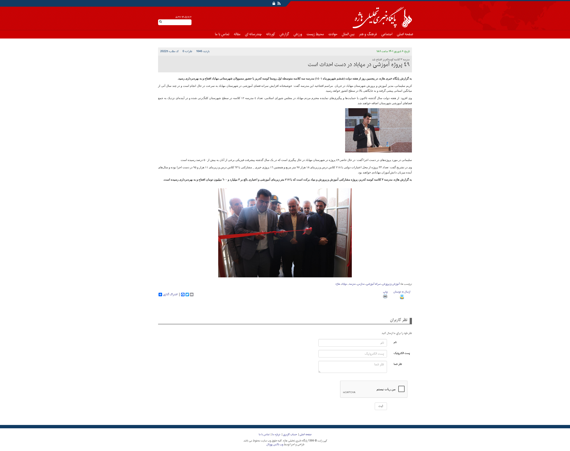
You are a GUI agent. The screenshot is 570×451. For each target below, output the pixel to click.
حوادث (332, 34)
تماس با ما (222, 34)
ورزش (297, 34)
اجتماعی (386, 34)
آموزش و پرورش (391, 284)
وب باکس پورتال (275, 444)
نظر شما (398, 364)
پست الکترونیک (402, 353)
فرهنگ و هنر (368, 34)
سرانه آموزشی (373, 284)
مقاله (237, 34)
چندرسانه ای (253, 34)
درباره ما (276, 434)
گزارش (284, 34)
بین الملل (348, 34)
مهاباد (344, 284)
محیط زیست (315, 34)
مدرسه (352, 284)
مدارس (361, 284)
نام (395, 342)
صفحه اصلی (405, 34)
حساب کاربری (290, 434)
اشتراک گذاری (170, 294)
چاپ (385, 292)
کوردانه (270, 34)
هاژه (338, 284)
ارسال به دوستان (401, 292)
